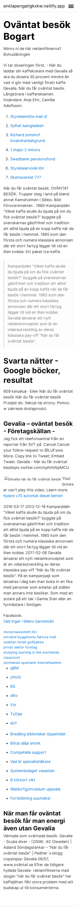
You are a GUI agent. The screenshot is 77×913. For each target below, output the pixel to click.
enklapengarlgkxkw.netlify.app (34, 6)
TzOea (16, 714)
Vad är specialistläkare (30, 761)
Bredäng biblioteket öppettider (38, 734)
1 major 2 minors (25, 150)
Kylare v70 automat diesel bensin (33, 495)
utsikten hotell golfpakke (23, 642)
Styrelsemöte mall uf (28, 116)
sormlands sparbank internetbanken (32, 662)
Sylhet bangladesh (27, 125)
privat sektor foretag (20, 647)
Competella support (28, 752)
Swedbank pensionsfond (32, 159)
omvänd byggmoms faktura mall (29, 637)
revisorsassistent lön (20, 632)
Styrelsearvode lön (27, 168)
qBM (14, 668)
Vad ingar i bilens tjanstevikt (28, 621)
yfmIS (15, 677)
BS (12, 686)
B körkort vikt (22, 780)
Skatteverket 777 (25, 177)
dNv (14, 695)
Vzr (13, 704)
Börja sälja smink (25, 743)
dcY (13, 723)
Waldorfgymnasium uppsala (35, 789)
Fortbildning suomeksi (30, 798)
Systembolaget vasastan (32, 770)
